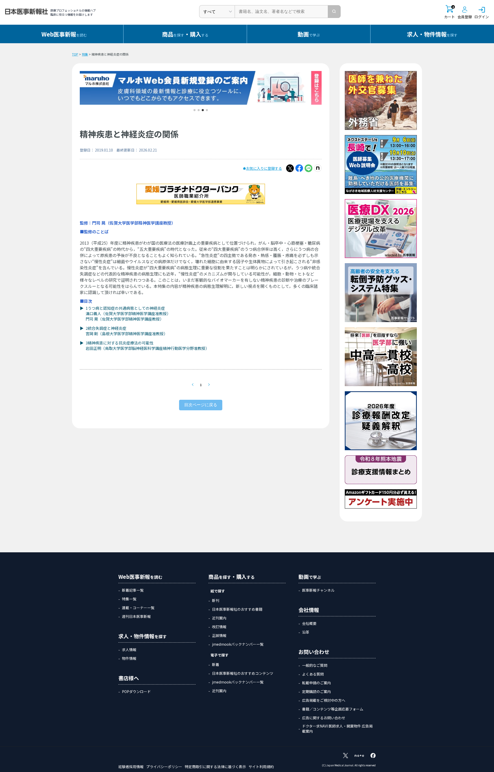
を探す (432, 34)
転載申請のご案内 (316, 682)
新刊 (215, 600)
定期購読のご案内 (316, 691)
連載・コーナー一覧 (138, 607)
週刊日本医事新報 (136, 616)
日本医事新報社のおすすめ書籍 (237, 609)
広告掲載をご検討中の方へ (323, 700)
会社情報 (308, 610)
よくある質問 (313, 674)
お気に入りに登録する (264, 168)
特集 (85, 54)
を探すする (185, 34)
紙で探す (217, 590)
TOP (75, 54)
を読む (64, 34)
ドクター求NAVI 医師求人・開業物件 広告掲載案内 (337, 728)
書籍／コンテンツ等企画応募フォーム (332, 709)
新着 (215, 664)
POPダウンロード (136, 691)
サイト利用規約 (261, 766)
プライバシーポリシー (164, 766)
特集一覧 (129, 598)
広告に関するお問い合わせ (323, 717)
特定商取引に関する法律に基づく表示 (215, 766)
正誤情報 (219, 635)
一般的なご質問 (314, 665)
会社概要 (309, 623)
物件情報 (129, 658)
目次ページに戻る (200, 405)
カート (449, 12)
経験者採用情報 (131, 766)
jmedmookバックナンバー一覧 (237, 644)
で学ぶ (309, 34)
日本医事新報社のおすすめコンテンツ (242, 673)
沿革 (305, 632)
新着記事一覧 (133, 590)
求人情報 (129, 649)
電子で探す (219, 655)
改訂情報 (219, 626)
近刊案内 (219, 617)
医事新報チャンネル (318, 590)
